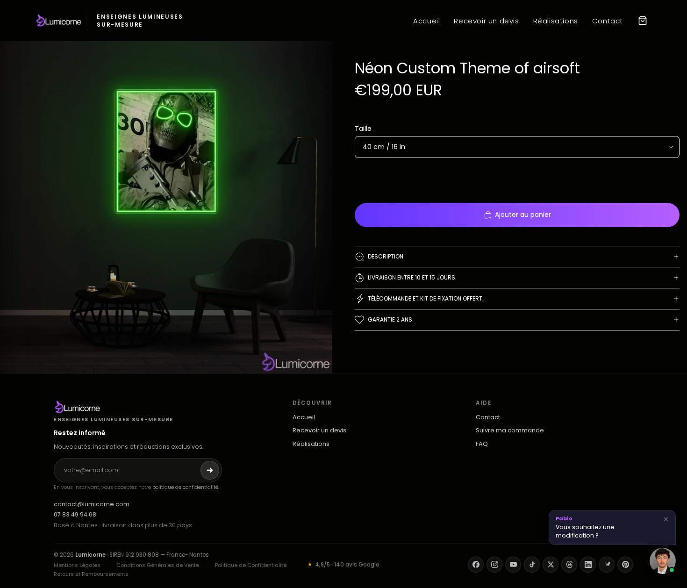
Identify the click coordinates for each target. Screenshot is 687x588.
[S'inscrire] (209, 470)
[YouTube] (513, 565)
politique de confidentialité (185, 487)
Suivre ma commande (510, 430)
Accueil (426, 21)
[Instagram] (494, 565)
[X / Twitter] (550, 565)
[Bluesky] (607, 565)
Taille (363, 128)
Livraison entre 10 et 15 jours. (412, 277)
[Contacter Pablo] (663, 561)
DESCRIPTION (385, 256)
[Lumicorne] (138, 407)
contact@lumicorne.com (91, 504)
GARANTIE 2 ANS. (391, 319)
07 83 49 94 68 (75, 514)
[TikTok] (532, 565)
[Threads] (569, 565)
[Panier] (642, 20)
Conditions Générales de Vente (157, 565)
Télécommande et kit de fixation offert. (426, 298)
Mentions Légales (77, 565)
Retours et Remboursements (91, 574)
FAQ (482, 444)
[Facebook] (476, 565)
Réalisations (555, 21)
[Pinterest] (625, 565)
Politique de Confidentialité (250, 565)
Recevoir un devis (486, 21)
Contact (607, 21)
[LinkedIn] (588, 565)
